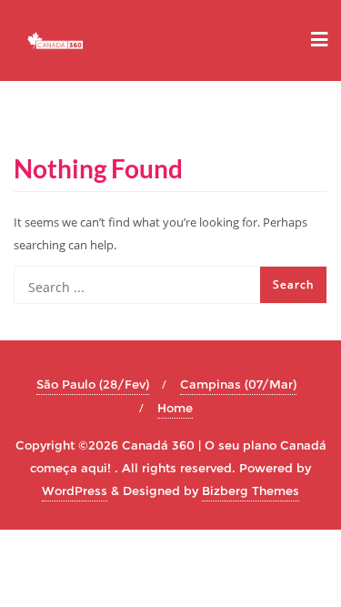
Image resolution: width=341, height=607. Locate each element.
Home (175, 407)
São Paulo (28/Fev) (92, 384)
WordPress (74, 490)
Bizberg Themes (250, 490)
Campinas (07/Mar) (238, 384)
